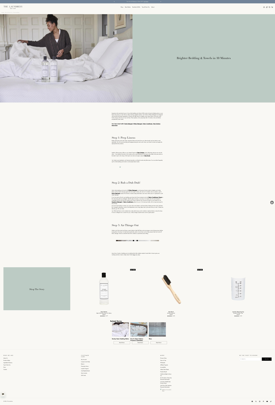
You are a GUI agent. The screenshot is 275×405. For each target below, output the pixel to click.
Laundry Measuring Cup (238, 311)
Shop (122, 7)
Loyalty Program (85, 368)
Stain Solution (104, 311)
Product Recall (163, 371)
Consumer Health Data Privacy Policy (165, 382)
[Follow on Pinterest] (263, 401)
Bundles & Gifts (136, 7)
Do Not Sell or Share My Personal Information (166, 378)
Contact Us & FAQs (85, 361)
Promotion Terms (85, 366)
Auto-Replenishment (85, 370)
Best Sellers (128, 7)
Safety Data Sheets (164, 369)
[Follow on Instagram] (259, 401)
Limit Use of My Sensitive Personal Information (165, 386)
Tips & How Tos (146, 7)
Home (2, 12)
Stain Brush (171, 311)
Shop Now (151, 1)
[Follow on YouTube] (267, 401)
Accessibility (163, 367)
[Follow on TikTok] (271, 401)
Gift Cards (83, 375)
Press (4, 367)
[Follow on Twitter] (256, 401)
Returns (82, 364)
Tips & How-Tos (6, 365)
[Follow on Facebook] (252, 401)
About (152, 7)
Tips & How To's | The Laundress (12, 12)
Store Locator (84, 373)
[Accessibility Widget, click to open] (272, 202)
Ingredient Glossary (7, 362)
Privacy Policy (163, 358)
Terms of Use (163, 360)
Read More (121, 342)
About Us (5, 358)
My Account (84, 359)
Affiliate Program (164, 365)
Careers (5, 369)
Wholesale (162, 362)
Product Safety (6, 360)
